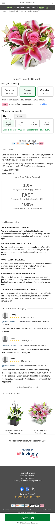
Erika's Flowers (27, 3)
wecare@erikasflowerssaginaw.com (27, 480)
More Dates (46, 123)
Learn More (42, 104)
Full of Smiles (24, 345)
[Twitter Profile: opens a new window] (33, 489)
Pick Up (22, 116)
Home (4, 11)
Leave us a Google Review (27, 496)
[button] (49, 519)
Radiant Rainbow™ (26, 322)
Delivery (7, 118)
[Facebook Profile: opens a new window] (22, 489)
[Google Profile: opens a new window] (27, 489)
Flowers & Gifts (13, 11)
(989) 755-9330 (27, 478)
